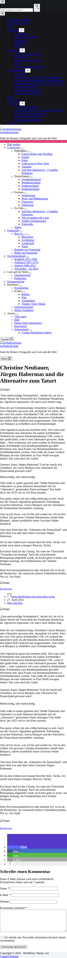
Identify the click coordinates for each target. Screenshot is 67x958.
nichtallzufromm (9, 132)
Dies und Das (15, 602)
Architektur (27, 240)
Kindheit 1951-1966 (25, 259)
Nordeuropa (28, 195)
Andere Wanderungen (33, 220)
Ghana (25, 157)
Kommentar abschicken (13, 947)
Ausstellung (28, 300)
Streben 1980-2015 (25, 265)
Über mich (20, 316)
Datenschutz (21, 329)
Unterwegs (13, 147)
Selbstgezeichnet (23, 307)
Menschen (27, 236)
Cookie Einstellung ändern (36, 332)
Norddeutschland (31, 179)
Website (4, 901)
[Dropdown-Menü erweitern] (22, 148)
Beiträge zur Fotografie (27, 249)
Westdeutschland (30, 182)
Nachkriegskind (16, 255)
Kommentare (6, 588)
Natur (24, 246)
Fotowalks (27, 224)
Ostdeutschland (30, 185)
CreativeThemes (9, 956)
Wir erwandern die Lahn (35, 217)
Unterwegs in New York (35, 163)
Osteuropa (27, 201)
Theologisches (22, 275)
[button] (17, 846)
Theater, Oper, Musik (33, 303)
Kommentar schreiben (13, 907)
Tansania (26, 166)
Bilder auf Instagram (25, 252)
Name (5, 888)
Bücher (25, 294)
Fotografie (13, 230)
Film (24, 297)
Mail (16, 319)
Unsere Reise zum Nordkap (37, 153)
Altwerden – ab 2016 (26, 268)
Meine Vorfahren (23, 310)
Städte (17, 227)
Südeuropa (27, 204)
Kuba (24, 160)
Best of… (19, 233)
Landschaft (27, 243)
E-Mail (5, 895)
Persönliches (21, 287)
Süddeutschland (30, 189)
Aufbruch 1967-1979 (26, 262)
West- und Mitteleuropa (34, 198)
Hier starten (13, 144)
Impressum (20, 326)
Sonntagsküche (15, 281)
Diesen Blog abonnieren (28, 322)
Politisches (20, 278)
